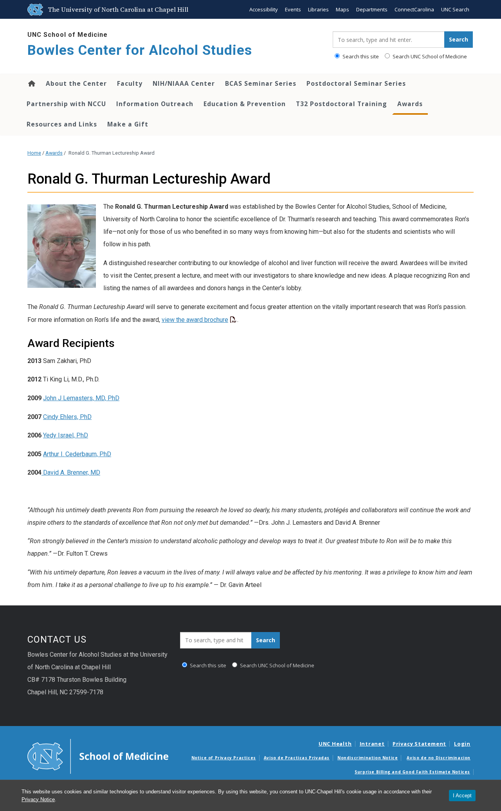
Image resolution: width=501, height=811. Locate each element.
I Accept (462, 795)
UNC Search (455, 9)
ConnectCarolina (414, 9)
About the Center (76, 83)
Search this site (360, 56)
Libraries (318, 9)
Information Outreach (154, 103)
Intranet (372, 743)
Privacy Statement (419, 743)
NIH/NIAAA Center (184, 83)
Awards (410, 103)
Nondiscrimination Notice (367, 757)
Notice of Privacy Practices (223, 757)
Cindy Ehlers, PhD (67, 417)
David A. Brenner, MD (70, 472)
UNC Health (335, 743)
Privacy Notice (38, 799)
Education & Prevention (245, 103)
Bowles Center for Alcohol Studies (139, 50)
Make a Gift (127, 124)
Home (31, 83)
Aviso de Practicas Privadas (297, 757)
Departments (371, 9)
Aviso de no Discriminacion (438, 757)
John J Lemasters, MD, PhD (81, 398)
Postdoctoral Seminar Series (356, 83)
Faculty (129, 83)
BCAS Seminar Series (260, 83)
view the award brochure (195, 319)
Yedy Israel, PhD (65, 435)
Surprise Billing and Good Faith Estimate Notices (412, 772)
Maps (342, 9)
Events (293, 9)
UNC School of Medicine (67, 34)
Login (462, 743)
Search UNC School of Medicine (429, 56)
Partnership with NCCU (66, 103)
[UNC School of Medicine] (97, 755)
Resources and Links (62, 124)
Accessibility (263, 9)
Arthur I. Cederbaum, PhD (77, 454)
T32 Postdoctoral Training (341, 103)
